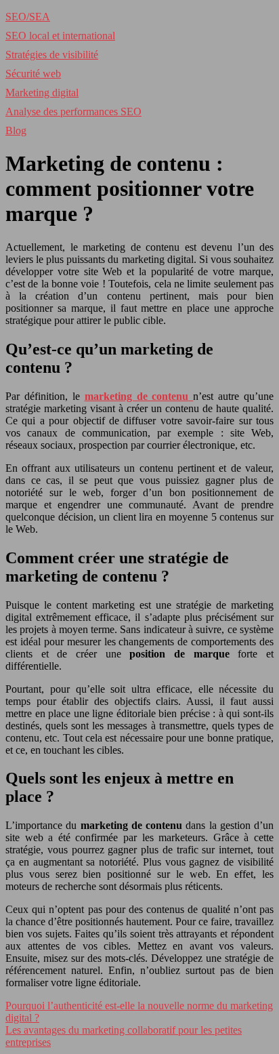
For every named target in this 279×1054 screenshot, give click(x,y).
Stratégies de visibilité (51, 54)
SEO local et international (60, 35)
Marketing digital (42, 92)
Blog (15, 130)
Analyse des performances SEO (73, 111)
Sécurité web (33, 73)
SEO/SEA (27, 16)
